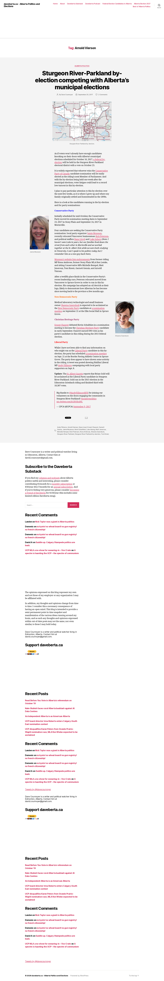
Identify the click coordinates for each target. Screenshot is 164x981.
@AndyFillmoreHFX (78, 393)
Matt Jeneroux (101, 429)
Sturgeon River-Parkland (65, 434)
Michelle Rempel (63, 432)
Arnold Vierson (73, 427)
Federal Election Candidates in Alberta (117, 4)
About (62, 4)
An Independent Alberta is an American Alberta (47, 716)
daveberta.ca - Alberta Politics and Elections (22, 5)
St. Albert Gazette (74, 374)
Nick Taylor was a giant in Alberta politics (54, 522)
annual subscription (63, 487)
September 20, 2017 (85, 95)
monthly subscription (62, 484)
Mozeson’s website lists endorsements (72, 259)
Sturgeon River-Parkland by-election (87, 434)
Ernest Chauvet (61, 325)
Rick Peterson (102, 236)
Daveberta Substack (75, 4)
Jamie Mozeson (94, 233)
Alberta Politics (82, 66)
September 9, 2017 (82, 406)
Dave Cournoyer (67, 95)
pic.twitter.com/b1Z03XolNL (70, 401)
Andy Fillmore (65, 365)
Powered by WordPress (79, 976)
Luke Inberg (95, 239)
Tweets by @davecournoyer (38, 789)
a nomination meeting (96, 353)
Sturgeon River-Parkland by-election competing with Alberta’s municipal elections (82, 80)
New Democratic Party (68, 308)
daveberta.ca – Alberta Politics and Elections (50, 976)
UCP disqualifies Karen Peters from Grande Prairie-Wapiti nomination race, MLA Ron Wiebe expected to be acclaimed (51, 732)
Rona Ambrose (85, 432)
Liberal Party (81, 350)
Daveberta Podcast (92, 4)
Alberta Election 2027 (142, 4)
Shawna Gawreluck (70, 305)
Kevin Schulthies (80, 429)
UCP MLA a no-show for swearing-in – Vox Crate (48, 550)
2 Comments (102, 95)
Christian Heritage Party (87, 328)
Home (55, 4)
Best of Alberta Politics (141, 7)
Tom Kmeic (105, 434)
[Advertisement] (82, 24)
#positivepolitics (88, 398)
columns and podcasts (49, 478)
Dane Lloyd (79, 239)
